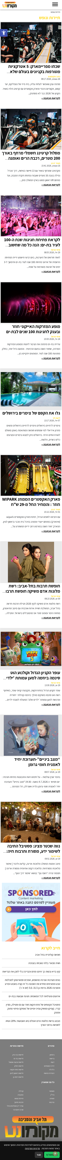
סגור (39, 1154)
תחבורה (20, 1095)
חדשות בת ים (18, 1058)
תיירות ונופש (19, 1098)
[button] (3, 33)
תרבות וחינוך (18, 1102)
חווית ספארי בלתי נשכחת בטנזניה (44, 963)
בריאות (51, 1058)
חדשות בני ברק (17, 1055)
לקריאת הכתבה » (51, 98)
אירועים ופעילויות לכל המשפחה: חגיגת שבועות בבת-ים (34, 996)
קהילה (21, 1091)
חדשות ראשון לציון (16, 1073)
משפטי (51, 1091)
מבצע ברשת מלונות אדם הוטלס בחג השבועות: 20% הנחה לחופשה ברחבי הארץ (33, 1022)
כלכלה (51, 1069)
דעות (52, 1062)
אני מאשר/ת (52, 1154)
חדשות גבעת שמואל (16, 1062)
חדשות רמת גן (18, 1077)
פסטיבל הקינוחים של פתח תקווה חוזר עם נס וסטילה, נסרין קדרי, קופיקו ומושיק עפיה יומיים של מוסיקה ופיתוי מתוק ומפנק (33, 1008)
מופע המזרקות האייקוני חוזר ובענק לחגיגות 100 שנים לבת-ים (33, 328)
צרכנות (51, 1102)
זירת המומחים (49, 1066)
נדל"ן (52, 1095)
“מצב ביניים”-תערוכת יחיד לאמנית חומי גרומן (37, 761)
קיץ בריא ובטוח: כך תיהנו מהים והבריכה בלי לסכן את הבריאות (31, 971)
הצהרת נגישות (49, 1073)
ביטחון (52, 1055)
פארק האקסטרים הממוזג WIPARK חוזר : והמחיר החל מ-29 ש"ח (31, 501)
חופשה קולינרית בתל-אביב (47, 954)
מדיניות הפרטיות (32, 1148)
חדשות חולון (18, 1066)
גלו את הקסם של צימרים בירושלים (31, 413)
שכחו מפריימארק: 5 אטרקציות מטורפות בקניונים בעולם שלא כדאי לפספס (34, 71)
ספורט (52, 1098)
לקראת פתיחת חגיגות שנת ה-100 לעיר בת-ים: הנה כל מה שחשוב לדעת (32, 245)
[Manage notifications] (55, 1153)
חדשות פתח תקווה (16, 1069)
